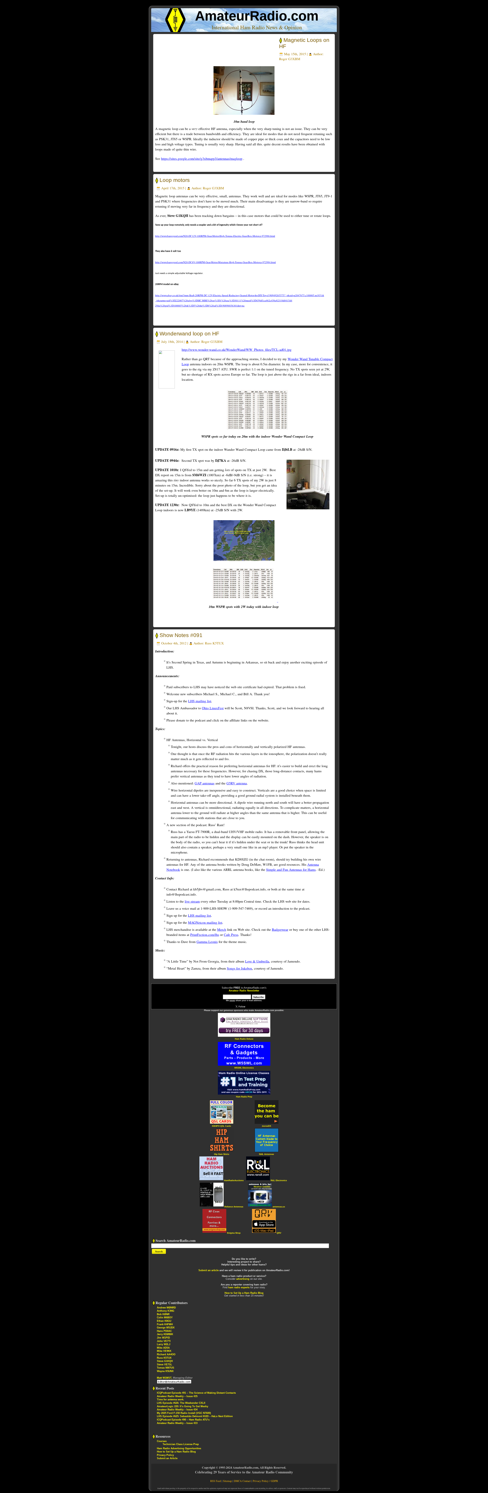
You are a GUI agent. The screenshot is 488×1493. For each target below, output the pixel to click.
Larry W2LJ (163, 1344)
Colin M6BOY (165, 1317)
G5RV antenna (236, 783)
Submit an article (208, 1270)
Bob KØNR (163, 1314)
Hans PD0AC (164, 1331)
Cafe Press (231, 934)
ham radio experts (239, 1287)
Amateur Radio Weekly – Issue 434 (177, 1409)
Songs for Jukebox (239, 968)
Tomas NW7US (165, 1367)
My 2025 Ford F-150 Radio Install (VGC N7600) (184, 1413)
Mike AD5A (163, 1347)
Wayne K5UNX (165, 1371)
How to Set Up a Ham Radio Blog (244, 1293)
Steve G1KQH (165, 1361)
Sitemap (227, 1481)
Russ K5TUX (214, 643)
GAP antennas (204, 783)
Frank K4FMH (165, 1324)
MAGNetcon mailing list (205, 922)
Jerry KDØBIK (165, 1334)
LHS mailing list (199, 701)
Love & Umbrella (257, 961)
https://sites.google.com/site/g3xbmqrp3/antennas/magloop (201, 158)
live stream (192, 901)
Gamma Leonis (207, 941)
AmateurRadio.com (257, 15)
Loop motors (175, 180)
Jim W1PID (163, 1337)
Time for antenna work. (170, 1399)
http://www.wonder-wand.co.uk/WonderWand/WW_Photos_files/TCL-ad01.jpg (236, 349)
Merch (221, 929)
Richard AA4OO (166, 1354)
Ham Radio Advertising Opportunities (179, 1448)
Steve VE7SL (164, 1364)
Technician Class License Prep (181, 1444)
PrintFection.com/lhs (204, 934)
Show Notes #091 (181, 635)
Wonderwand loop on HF (189, 334)
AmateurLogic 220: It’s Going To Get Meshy (182, 1406)
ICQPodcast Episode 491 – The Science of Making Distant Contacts (196, 1392)
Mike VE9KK (164, 1351)
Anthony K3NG (165, 1310)
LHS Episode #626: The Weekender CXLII (181, 1402)
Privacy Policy (165, 1455)
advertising (242, 1278)
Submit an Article (167, 1458)
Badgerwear (280, 929)
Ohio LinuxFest (213, 708)
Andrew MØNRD (166, 1307)
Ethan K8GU (164, 1320)
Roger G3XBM (289, 59)
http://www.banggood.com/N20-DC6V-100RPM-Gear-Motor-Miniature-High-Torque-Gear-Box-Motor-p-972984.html (215, 262)
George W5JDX (166, 1327)
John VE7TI (164, 1341)
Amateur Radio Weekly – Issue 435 (177, 1396)
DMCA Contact (242, 1481)
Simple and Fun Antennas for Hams (291, 869)
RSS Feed (215, 1481)
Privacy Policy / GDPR (265, 1481)
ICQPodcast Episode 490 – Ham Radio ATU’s (183, 1419)
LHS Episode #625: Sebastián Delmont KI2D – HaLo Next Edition (195, 1416)
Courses (162, 1441)
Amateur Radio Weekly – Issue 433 (177, 1423)
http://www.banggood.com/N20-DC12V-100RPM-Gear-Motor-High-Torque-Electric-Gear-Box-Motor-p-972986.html (215, 236)
